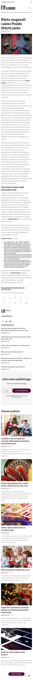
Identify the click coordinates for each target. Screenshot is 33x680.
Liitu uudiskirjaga (21, 390)
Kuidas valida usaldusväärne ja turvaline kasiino (15, 346)
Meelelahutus (5, 31)
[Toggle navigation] (29, 8)
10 (26, 303)
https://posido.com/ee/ (21, 83)
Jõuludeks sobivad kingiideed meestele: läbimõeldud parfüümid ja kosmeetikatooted (14, 330)
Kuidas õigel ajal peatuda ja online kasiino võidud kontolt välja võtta (16, 339)
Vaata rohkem (16, 674)
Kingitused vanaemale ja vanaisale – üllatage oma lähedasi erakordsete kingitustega (16, 360)
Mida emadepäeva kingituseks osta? (12, 353)
